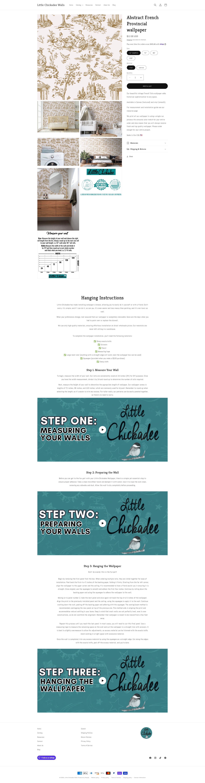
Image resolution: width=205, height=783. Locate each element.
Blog (38, 749)
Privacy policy (105, 777)
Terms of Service (86, 745)
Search (83, 729)
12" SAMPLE (133, 53)
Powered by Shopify (83, 777)
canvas (141, 68)
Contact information (140, 777)
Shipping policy (127, 777)
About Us (40, 745)
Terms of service (116, 777)
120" (131, 58)
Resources (40, 737)
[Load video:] (102, 430)
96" (154, 53)
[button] (79, 4)
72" (145, 53)
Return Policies (86, 737)
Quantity (129, 73)
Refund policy (95, 777)
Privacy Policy (86, 741)
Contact (40, 741)
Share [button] (131, 156)
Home (39, 729)
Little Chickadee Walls (71, 777)
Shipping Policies (86, 733)
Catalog (39, 733)
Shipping (129, 40)
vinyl (131, 68)
